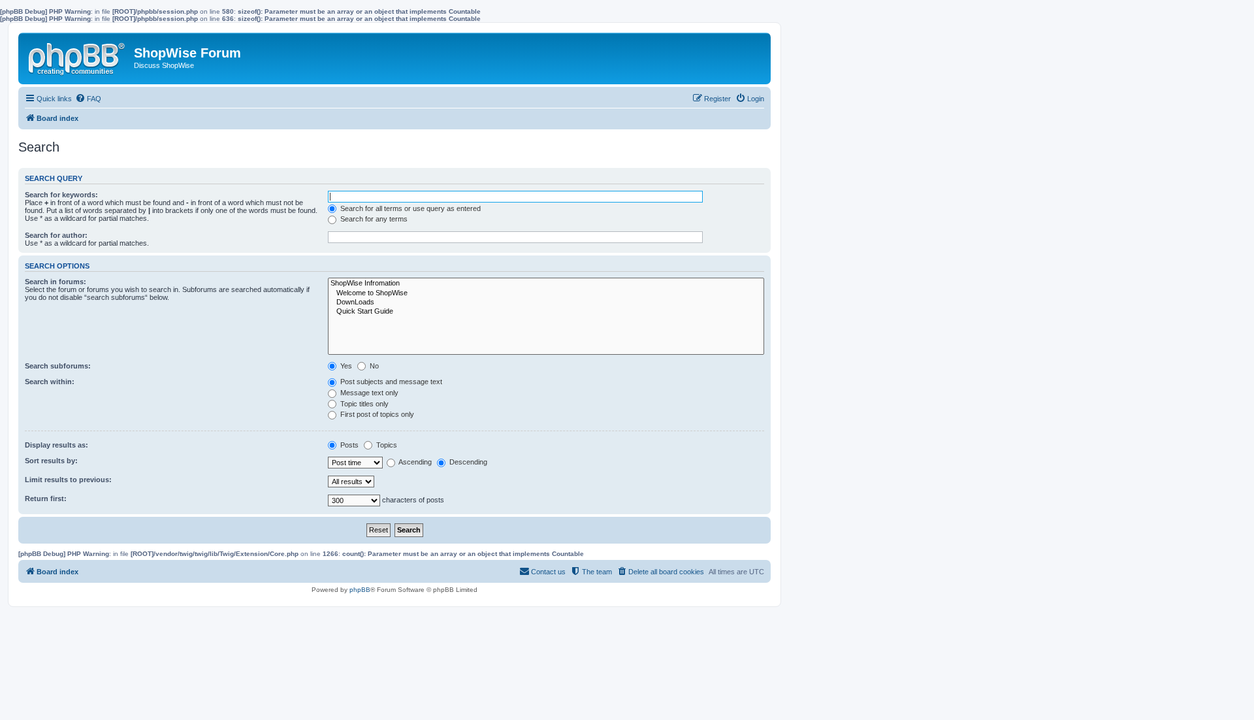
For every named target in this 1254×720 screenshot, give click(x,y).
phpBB (359, 589)
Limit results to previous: (68, 479)
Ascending (414, 462)
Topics (385, 445)
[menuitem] (88, 98)
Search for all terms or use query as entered (409, 208)
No (373, 366)
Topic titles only (363, 404)
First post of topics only (376, 414)
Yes (345, 366)
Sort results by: (51, 461)
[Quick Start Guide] (546, 311)
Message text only (368, 393)
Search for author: (56, 235)
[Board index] (78, 56)
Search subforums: (58, 366)
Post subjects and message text (390, 381)
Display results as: (56, 445)
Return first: (46, 498)
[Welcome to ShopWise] (546, 293)
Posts (348, 445)
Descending (467, 462)
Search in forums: (55, 282)
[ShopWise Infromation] (546, 283)
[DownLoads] (546, 302)
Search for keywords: (61, 195)
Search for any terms (373, 219)
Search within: (49, 381)
